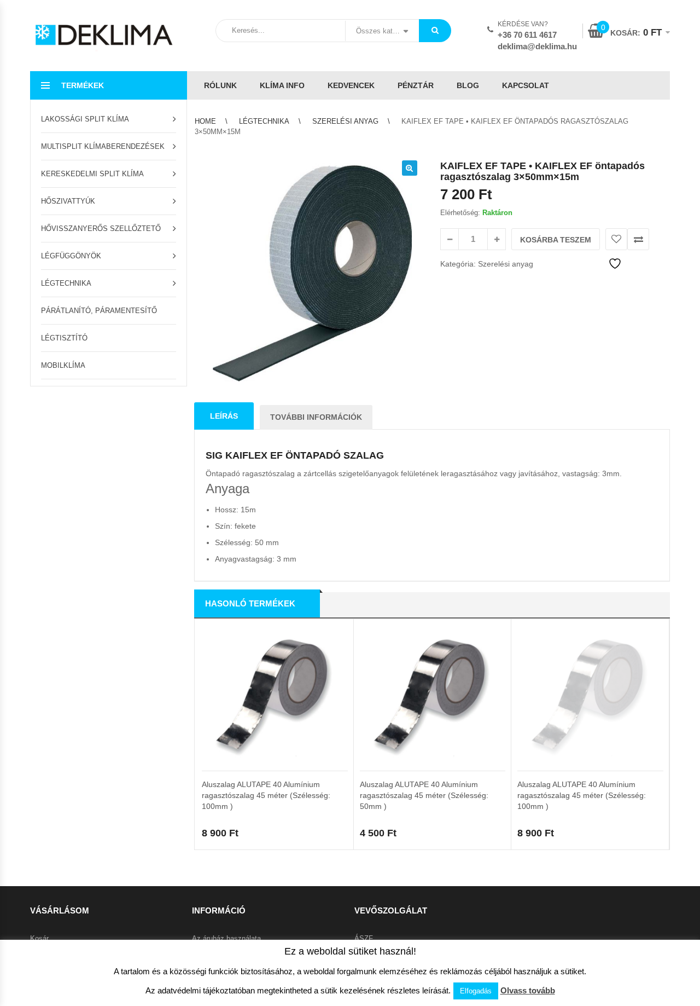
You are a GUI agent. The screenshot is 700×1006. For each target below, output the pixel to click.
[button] (409, 168)
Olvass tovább (527, 990)
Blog (468, 85)
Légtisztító (64, 338)
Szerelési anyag (345, 121)
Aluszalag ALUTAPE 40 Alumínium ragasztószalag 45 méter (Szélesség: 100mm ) (266, 795)
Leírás (224, 416)
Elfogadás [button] (476, 991)
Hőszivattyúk (68, 201)
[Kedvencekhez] (616, 239)
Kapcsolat (525, 85)
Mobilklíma (63, 365)
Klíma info (282, 85)
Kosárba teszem (555, 239)
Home (205, 121)
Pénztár (416, 85)
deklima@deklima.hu (537, 46)
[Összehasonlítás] (638, 239)
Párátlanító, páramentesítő (99, 311)
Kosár (39, 938)
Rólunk (220, 85)
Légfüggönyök (71, 256)
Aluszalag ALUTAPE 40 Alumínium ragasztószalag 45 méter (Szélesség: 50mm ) (424, 795)
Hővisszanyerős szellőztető (101, 228)
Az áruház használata (226, 938)
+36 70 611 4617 (527, 34)
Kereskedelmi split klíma (92, 174)
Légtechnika (66, 283)
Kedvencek (351, 85)
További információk (316, 417)
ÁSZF (363, 938)
